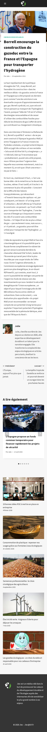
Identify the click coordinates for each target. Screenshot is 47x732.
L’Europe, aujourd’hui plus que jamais (12, 371)
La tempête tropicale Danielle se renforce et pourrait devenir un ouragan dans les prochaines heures (35, 374)
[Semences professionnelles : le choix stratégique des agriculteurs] (23, 565)
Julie (17, 326)
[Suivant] (40, 433)
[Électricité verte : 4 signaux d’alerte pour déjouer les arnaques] (23, 604)
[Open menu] (5, 3)
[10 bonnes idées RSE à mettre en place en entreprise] (23, 489)
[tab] (18, 463)
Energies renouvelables (14, 37)
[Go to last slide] (7, 433)
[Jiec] (23, 3)
